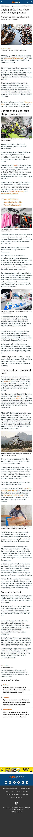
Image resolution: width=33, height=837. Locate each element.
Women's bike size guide (12, 205)
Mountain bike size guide (13, 202)
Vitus (19, 396)
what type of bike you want (13, 58)
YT (10, 381)
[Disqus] (16, 744)
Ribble (18, 398)
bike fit (15, 165)
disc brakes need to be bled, (14, 495)
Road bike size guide (11, 199)
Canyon (5, 381)
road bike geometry (17, 191)
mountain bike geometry (9, 194)
